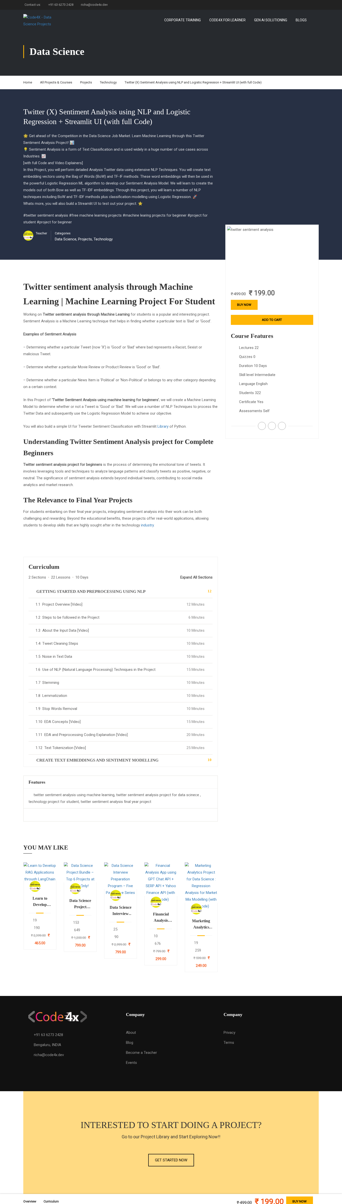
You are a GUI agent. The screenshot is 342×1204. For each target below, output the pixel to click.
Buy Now (244, 305)
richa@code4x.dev (94, 5)
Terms (229, 1042)
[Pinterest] (282, 426)
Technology (108, 82)
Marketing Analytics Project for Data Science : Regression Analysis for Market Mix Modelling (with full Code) (201, 924)
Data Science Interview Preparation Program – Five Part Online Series (120, 911)
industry (147, 525)
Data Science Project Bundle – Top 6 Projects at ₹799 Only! (80, 904)
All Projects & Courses (56, 82)
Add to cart (40, 874)
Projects (86, 82)
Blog (129, 1042)
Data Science (65, 239)
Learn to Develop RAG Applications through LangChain (40, 902)
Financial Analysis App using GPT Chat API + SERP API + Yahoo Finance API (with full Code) (161, 917)
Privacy (229, 1032)
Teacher (41, 233)
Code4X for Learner (227, 20)
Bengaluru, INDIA (47, 1045)
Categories (63, 233)
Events (131, 1062)
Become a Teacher (141, 1052)
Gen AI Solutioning (270, 20)
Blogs (301, 20)
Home (27, 82)
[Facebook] (262, 426)
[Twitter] (272, 426)
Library (162, 426)
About (131, 1032)
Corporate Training (182, 20)
